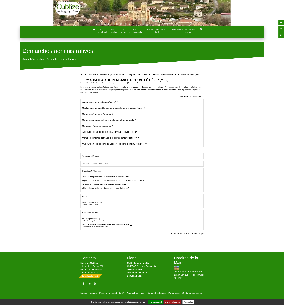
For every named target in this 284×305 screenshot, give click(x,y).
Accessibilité (133, 293)
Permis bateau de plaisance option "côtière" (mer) (176, 74)
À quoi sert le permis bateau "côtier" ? (100, 102)
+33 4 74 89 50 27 (89, 272)
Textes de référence (90, 156)
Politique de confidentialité (111, 293)
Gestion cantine (134, 269)
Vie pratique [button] (114, 30)
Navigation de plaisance (138, 74)
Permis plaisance (91, 219)
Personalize (188, 302)
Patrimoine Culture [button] (190, 30)
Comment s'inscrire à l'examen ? (98, 114)
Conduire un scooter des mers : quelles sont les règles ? (105, 184)
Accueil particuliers (89, 74)
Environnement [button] (176, 29)
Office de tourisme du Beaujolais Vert (137, 274)
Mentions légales (88, 293)
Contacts (88, 258)
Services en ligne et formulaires (95, 163)
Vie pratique (39, 59)
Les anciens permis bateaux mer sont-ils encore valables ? (106, 177)
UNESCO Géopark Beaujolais (141, 266)
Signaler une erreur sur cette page (187, 233)
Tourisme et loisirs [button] (160, 30)
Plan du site (174, 293)
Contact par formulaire (90, 276)
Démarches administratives (61, 59)
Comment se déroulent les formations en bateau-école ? (109, 120)
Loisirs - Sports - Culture (113, 74)
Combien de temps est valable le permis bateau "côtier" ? (109, 138)
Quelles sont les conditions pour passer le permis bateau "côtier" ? (114, 108)
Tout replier (185, 96)
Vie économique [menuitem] (138, 30)
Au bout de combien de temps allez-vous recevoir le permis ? (111, 132)
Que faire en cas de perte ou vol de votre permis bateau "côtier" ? (113, 144)
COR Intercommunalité (138, 263)
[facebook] (83, 284)
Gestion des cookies (192, 293)
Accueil (26, 59)
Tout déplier (198, 96)
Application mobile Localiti (153, 293)
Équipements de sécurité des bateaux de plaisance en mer (107, 224)
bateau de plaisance (157, 87)
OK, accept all (156, 302)
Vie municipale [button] (103, 30)
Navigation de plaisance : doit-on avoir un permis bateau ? (106, 188)
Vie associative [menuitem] (126, 30)
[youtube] (95, 284)
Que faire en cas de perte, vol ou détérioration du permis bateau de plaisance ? (114, 181)
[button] (94, 29)
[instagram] (89, 284)
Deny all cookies (173, 302)
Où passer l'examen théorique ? (97, 126)
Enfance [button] (149, 29)
